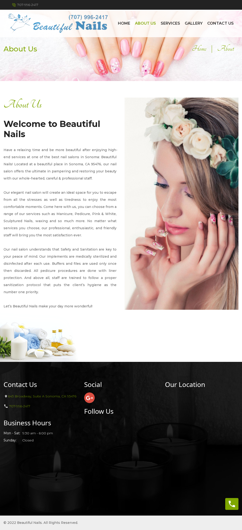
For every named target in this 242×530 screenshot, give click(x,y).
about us (145, 23)
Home (124, 23)
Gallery (194, 23)
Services (170, 23)
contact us (220, 23)
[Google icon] (89, 397)
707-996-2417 (27, 5)
